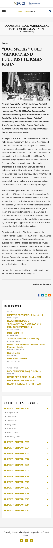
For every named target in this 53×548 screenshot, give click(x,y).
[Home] (20, 3)
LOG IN (32, 11)
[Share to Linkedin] (42, 295)
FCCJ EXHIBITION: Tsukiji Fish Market (24, 372)
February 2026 (13, 437)
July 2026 (11, 417)
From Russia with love (17, 359)
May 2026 (11, 425)
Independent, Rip (15, 333)
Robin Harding (13, 353)
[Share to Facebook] (39, 295)
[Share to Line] (46, 295)
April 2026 (11, 429)
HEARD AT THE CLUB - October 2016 (24, 377)
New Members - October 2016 (21, 381)
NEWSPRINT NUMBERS (18, 321)
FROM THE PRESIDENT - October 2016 (25, 315)
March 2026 (12, 433)
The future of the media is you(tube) (23, 339)
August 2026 (12, 413)
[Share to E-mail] (49, 295)
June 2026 (12, 421)
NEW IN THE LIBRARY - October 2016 (24, 384)
